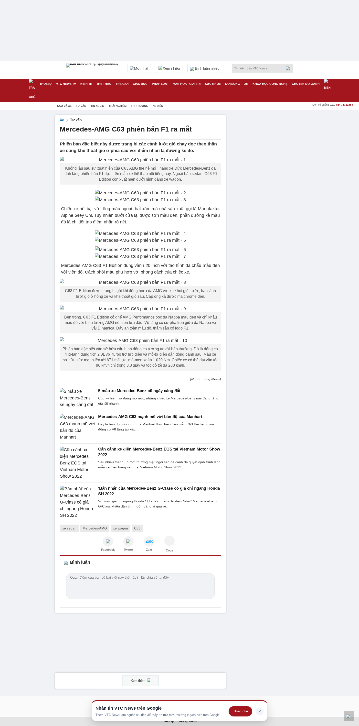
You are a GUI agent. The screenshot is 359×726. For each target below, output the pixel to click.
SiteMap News (186, 721)
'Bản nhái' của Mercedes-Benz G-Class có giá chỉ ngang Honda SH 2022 (159, 491)
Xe (246, 84)
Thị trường (139, 105)
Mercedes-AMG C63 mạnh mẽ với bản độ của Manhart (150, 416)
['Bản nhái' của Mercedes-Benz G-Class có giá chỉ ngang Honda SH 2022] (77, 502)
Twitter (128, 549)
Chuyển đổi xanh (306, 84)
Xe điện (158, 105)
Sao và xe (64, 105)
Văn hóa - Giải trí (187, 84)
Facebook (108, 549)
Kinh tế (86, 84)
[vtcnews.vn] (108, 541)
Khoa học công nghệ (270, 84)
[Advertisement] (267, 188)
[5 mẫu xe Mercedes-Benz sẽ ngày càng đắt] (77, 398)
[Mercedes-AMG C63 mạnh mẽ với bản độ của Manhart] (77, 427)
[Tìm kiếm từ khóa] (289, 68)
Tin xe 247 (97, 105)
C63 (137, 528)
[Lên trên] (349, 716)
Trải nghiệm (118, 105)
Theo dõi (240, 711)
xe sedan (69, 528)
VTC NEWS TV (66, 84)
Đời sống (232, 84)
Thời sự (46, 84)
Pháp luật (160, 84)
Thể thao (103, 84)
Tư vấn (81, 105)
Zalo (149, 549)
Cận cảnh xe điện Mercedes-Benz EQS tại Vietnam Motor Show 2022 (159, 452)
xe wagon (120, 528)
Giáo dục (140, 84)
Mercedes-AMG (95, 528)
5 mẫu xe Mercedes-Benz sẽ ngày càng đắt (139, 390)
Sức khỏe (213, 84)
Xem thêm (138, 680)
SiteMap (168, 721)
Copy (169, 550)
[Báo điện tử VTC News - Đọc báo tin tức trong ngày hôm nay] (93, 70)
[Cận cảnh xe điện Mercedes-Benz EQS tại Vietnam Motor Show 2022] (77, 463)
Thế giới (122, 84)
